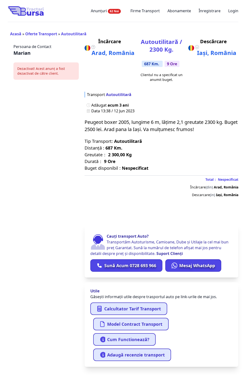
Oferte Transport (41, 33)
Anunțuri (105, 10)
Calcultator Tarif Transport (132, 309)
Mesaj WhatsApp (197, 265)
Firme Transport (145, 10)
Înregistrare (210, 10)
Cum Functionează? (128, 339)
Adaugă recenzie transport (136, 355)
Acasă (15, 33)
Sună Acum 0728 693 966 (130, 265)
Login (233, 10)
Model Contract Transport (134, 324)
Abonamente (179, 10)
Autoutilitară (73, 33)
